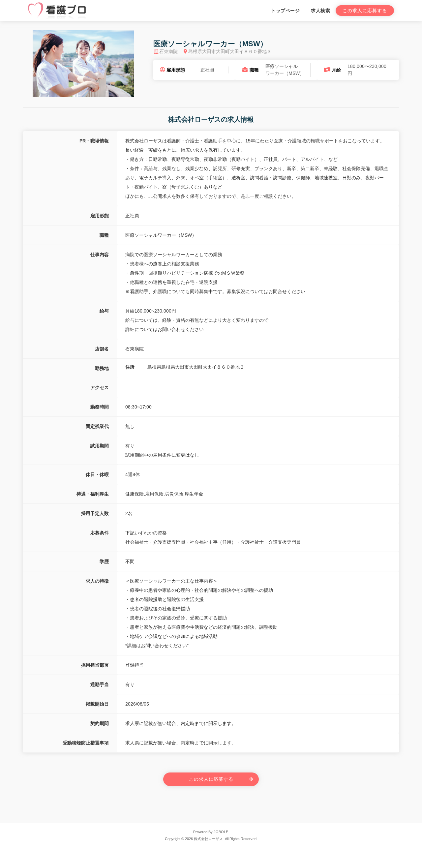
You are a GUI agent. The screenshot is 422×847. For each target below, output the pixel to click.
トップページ (285, 10)
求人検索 (320, 10)
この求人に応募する (365, 10)
